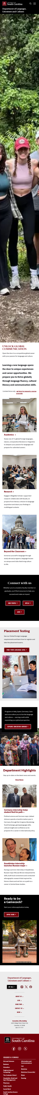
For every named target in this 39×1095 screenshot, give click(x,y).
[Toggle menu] (35, 3)
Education (6, 1067)
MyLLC (27, 603)
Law (22, 1066)
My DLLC (11, 987)
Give (18, 612)
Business (6, 1064)
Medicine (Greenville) (28, 1072)
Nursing (23, 1078)
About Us (19, 996)
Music (23, 1075)
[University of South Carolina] (19, 1040)
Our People (12, 603)
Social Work (7, 1089)
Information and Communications (26, 1062)
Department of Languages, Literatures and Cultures (20, 979)
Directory (18, 1004)
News (18, 1012)
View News (19, 780)
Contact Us (18, 1008)
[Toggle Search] (30, 3)
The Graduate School (9, 1075)
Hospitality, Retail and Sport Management (10, 1079)
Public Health (7, 1086)
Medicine (24, 1069)
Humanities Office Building (19, 1021)
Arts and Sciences (8, 1061)
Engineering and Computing (8, 1071)
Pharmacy (6, 1083)
